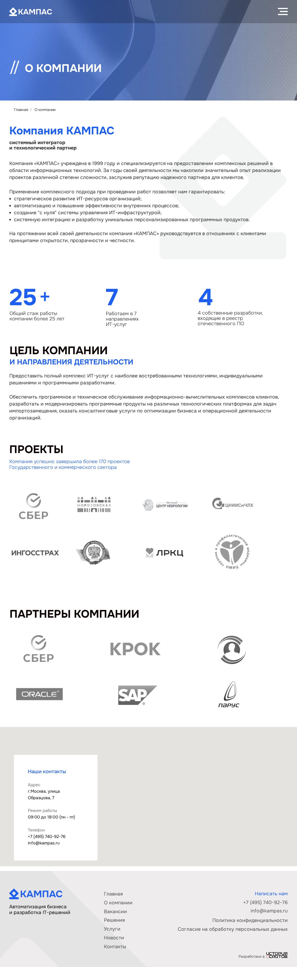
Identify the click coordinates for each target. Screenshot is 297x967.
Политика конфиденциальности (250, 920)
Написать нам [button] (271, 894)
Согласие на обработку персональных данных (233, 929)
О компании (118, 903)
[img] (277, 955)
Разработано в (252, 956)
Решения (114, 920)
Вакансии (115, 912)
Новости (114, 938)
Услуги (112, 929)
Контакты (115, 947)
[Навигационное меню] (283, 11)
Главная (21, 109)
